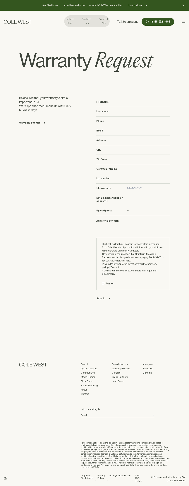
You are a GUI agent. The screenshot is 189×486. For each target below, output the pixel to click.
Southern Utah (86, 21)
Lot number (103, 178)
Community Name (106, 169)
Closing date (103, 188)
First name (102, 102)
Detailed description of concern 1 (109, 199)
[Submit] (153, 415)
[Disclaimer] (5, 478)
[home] (34, 22)
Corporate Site (104, 21)
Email (99, 130)
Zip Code (101, 159)
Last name (102, 111)
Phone (100, 121)
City (98, 150)
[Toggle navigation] (183, 22)
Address (101, 140)
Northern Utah (69, 21)
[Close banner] (183, 5)
